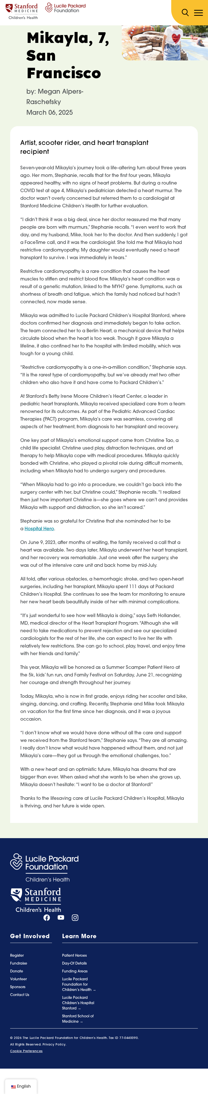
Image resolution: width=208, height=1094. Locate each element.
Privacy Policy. (54, 1044)
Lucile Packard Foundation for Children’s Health (77, 984)
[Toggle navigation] (198, 13)
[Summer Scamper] (45, 11)
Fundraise (18, 964)
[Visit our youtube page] (61, 918)
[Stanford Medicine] (35, 900)
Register (17, 956)
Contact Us (19, 995)
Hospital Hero (39, 529)
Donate (16, 971)
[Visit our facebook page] (46, 918)
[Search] (185, 12)
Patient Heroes (74, 956)
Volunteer (18, 979)
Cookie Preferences (26, 1051)
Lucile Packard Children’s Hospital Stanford (78, 1003)
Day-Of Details (74, 964)
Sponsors (17, 987)
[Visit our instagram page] (75, 918)
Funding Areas (75, 971)
